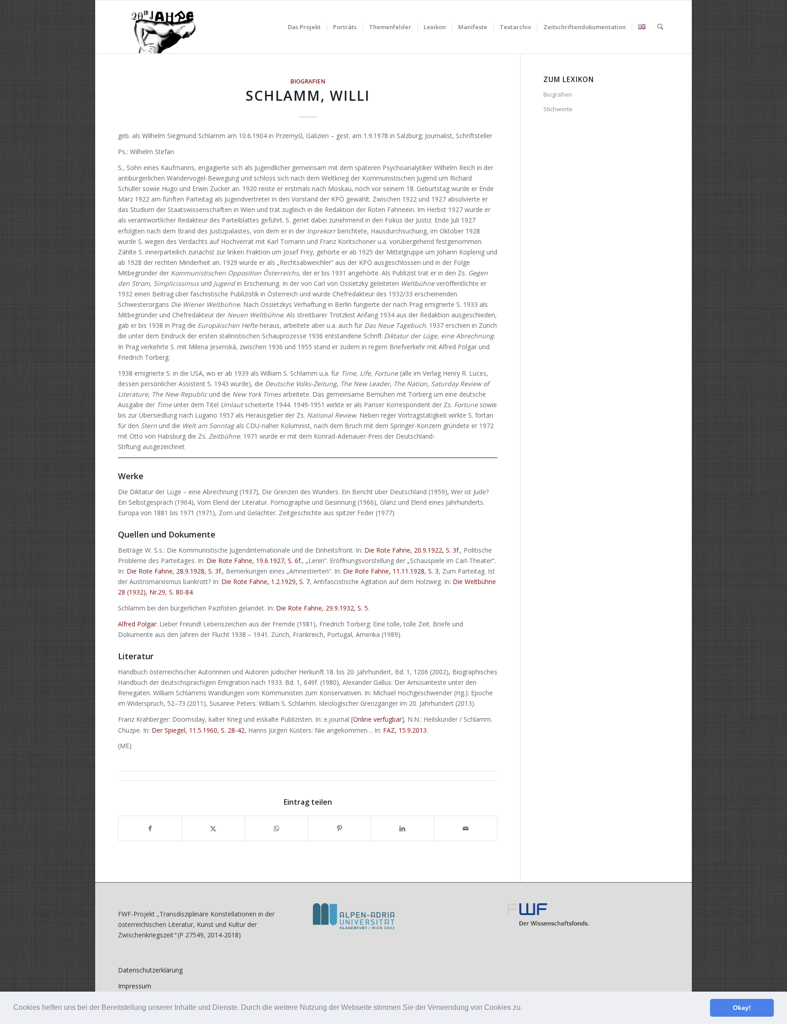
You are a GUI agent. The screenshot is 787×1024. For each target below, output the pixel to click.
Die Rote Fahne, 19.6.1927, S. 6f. (254, 560)
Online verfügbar (377, 719)
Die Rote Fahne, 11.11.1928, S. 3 (391, 571)
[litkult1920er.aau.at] (158, 26)
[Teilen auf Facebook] (150, 828)
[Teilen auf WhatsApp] (276, 828)
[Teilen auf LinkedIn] (402, 828)
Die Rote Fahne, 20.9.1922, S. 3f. (412, 550)
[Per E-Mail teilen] (465, 828)
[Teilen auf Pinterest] (339, 828)
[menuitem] (304, 26)
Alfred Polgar (137, 624)
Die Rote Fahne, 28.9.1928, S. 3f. (174, 571)
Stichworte (557, 109)
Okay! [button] (742, 1007)
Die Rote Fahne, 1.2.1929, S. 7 (265, 581)
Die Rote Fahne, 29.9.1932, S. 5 (322, 608)
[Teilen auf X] (213, 828)
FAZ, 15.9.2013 (405, 730)
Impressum (134, 986)
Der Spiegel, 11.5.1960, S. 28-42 (198, 730)
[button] (525, 1008)
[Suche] (660, 26)
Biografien (307, 81)
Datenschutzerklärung (150, 970)
